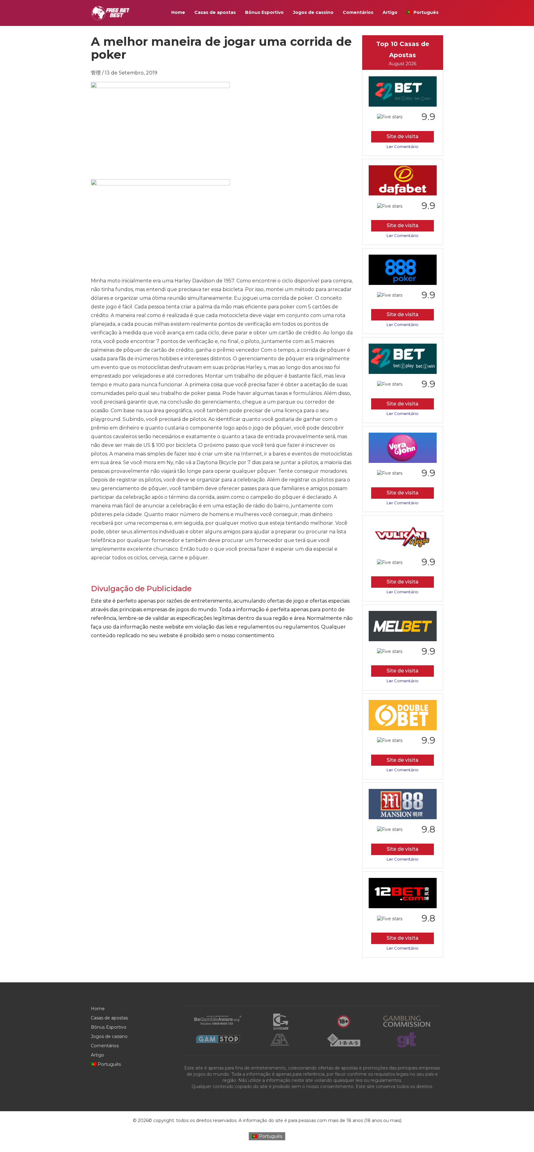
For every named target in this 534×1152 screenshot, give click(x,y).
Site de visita (402, 136)
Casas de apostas (215, 12)
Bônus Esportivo (264, 12)
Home (178, 12)
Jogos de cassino (313, 12)
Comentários (358, 12)
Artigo (390, 12)
